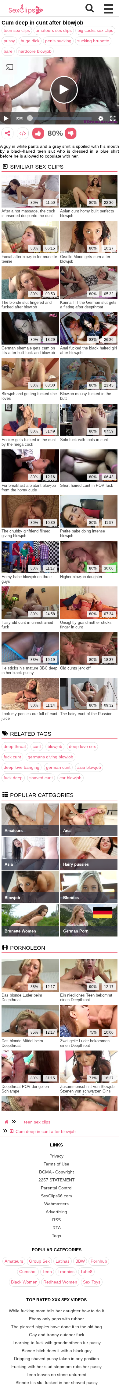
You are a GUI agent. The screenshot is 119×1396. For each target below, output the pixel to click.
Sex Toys (91, 1282)
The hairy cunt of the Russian (86, 713)
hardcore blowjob (35, 51)
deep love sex (82, 746)
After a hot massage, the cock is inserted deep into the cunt (28, 213)
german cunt (58, 767)
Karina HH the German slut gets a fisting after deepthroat (88, 304)
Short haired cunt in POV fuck (86, 485)
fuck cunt (12, 756)
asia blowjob (89, 767)
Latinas (63, 1261)
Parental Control (56, 1187)
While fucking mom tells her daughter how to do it (56, 1310)
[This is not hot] (71, 133)
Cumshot (28, 1271)
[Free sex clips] (26, 13)
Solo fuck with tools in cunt (84, 439)
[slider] (61, 118)
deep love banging (21, 767)
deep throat (15, 746)
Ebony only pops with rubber (56, 1318)
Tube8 (86, 1271)
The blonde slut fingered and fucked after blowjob (27, 304)
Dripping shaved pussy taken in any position (56, 1358)
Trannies (66, 1271)
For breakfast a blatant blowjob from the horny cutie (29, 487)
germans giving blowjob (50, 756)
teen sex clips (17, 30)
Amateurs (14, 1261)
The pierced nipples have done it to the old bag (56, 1326)
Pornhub (99, 1261)
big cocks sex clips (95, 30)
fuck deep (13, 777)
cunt (37, 746)
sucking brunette (93, 40)
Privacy (56, 1156)
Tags (56, 1235)
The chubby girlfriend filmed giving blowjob (26, 533)
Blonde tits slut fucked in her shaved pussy (57, 1382)
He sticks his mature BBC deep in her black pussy (29, 670)
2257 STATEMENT (56, 1179)
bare (8, 51)
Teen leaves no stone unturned (56, 1374)
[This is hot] (38, 133)
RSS (56, 1219)
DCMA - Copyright (56, 1171)
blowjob (55, 746)
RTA (56, 1227)
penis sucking (58, 40)
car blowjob (70, 777)
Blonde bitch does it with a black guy (57, 1350)
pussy (9, 40)
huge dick (30, 40)
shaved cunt (41, 777)
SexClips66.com (56, 1195)
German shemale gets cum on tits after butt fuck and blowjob (28, 350)
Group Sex (39, 1261)
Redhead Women (60, 1282)
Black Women (24, 1282)
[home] (7, 1122)
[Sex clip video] (7, 133)
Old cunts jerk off (75, 668)
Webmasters (56, 1203)
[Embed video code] (23, 133)
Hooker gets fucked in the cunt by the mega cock (29, 442)
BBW (80, 1261)
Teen (47, 1271)
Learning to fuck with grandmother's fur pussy (57, 1342)
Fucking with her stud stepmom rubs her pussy (56, 1366)
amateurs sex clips (54, 30)
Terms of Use (56, 1163)
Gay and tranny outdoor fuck (56, 1334)
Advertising (56, 1211)
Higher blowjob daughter (81, 576)
